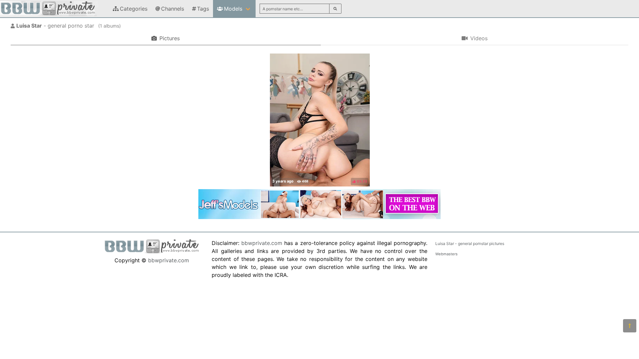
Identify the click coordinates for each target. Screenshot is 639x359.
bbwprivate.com (168, 260)
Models (233, 8)
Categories (133, 8)
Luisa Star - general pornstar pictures (469, 243)
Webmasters (446, 254)
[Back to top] (629, 325)
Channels (172, 8)
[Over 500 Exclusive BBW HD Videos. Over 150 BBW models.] (319, 217)
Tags (203, 8)
